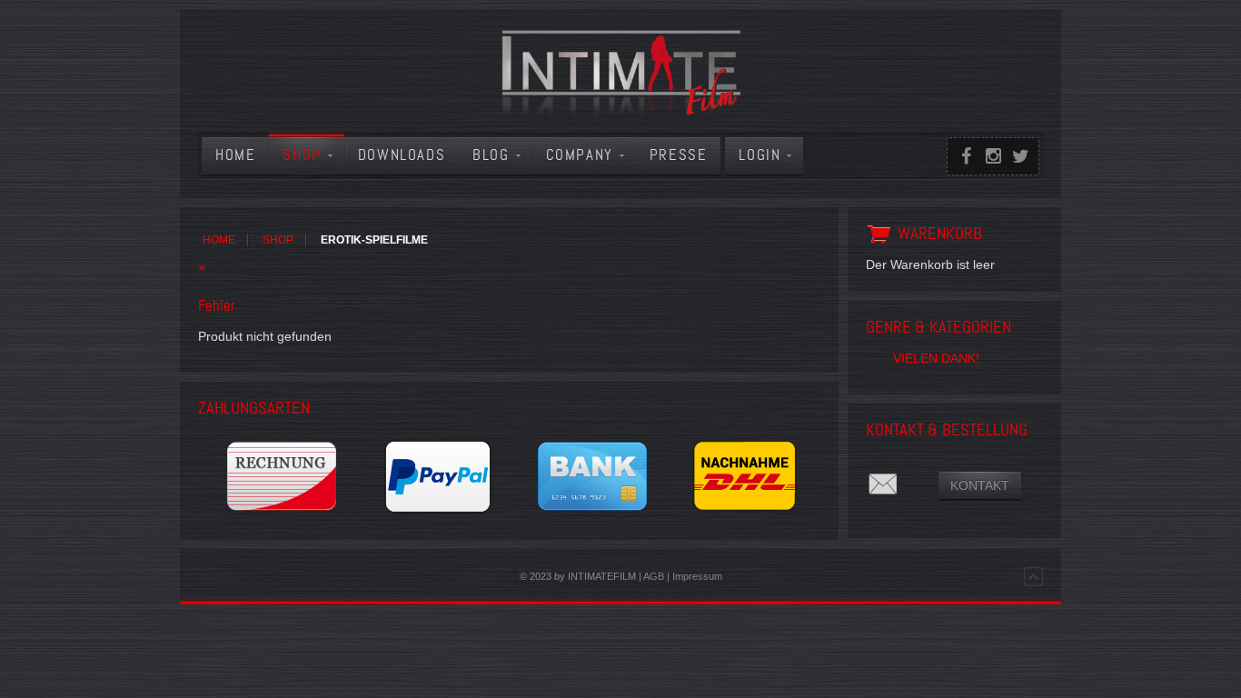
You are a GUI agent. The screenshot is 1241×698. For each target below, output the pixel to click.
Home (219, 240)
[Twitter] (1020, 156)
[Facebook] (966, 156)
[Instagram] (993, 156)
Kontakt (979, 485)
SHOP (278, 240)
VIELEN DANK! (936, 358)
